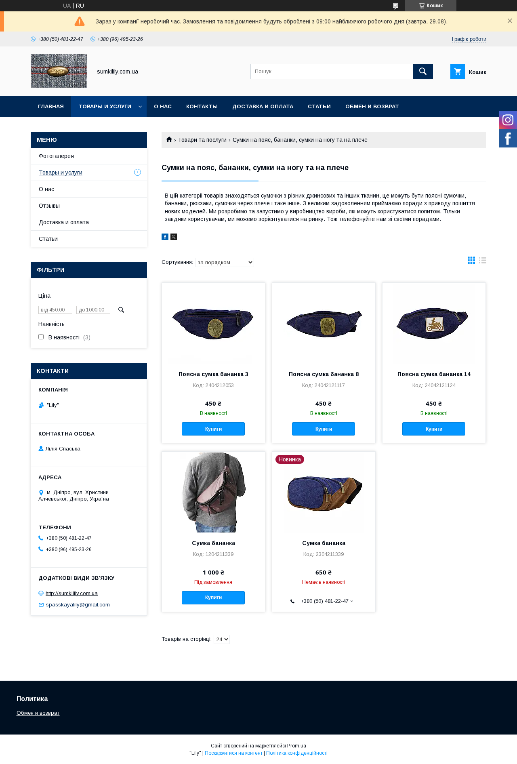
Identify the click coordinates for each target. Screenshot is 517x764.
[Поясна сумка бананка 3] (213, 323)
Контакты (202, 106)
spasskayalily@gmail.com (78, 605)
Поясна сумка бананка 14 (434, 374)
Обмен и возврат (372, 106)
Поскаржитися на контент (234, 753)
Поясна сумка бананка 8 (324, 374)
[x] (173, 238)
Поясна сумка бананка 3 (213, 374)
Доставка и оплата (262, 106)
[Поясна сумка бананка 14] (433, 323)
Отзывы (49, 205)
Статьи (319, 106)
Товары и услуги (104, 106)
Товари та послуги (202, 140)
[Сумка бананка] (213, 492)
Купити (213, 429)
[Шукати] (423, 71)
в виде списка (482, 262)
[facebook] (165, 238)
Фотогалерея (56, 156)
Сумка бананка (213, 543)
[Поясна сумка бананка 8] (323, 323)
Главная (51, 106)
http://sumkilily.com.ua (72, 593)
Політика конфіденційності (297, 753)
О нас (163, 106)
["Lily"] (59, 85)
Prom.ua (296, 746)
